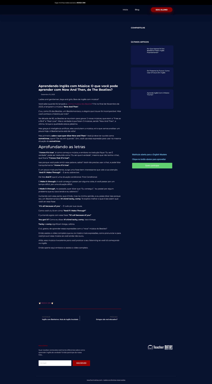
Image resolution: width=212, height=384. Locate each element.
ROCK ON (46, 303)
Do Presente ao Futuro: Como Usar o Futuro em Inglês (158, 72)
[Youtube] (44, 3)
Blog (137, 9)
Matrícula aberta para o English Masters (149, 154)
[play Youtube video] (80, 274)
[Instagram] (39, 3)
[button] (132, 32)
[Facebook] (48, 3)
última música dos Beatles (80, 104)
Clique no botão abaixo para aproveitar (149, 159)
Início (125, 9)
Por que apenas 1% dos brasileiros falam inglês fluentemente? (155, 50)
